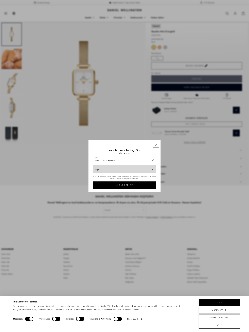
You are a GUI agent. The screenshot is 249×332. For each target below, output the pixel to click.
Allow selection (219, 317)
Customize (217, 310)
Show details (132, 319)
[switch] (56, 319)
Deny (219, 325)
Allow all (219, 302)
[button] (156, 145)
